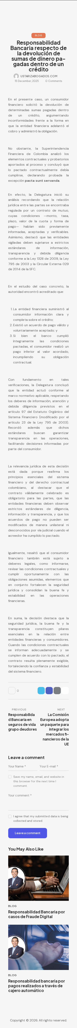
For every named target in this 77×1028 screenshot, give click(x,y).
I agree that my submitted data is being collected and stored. (40, 818)
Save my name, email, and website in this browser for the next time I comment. (38, 781)
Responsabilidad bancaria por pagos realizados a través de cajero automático (36, 986)
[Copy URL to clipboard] (65, 690)
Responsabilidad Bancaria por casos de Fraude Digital (36, 914)
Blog (38, 35)
